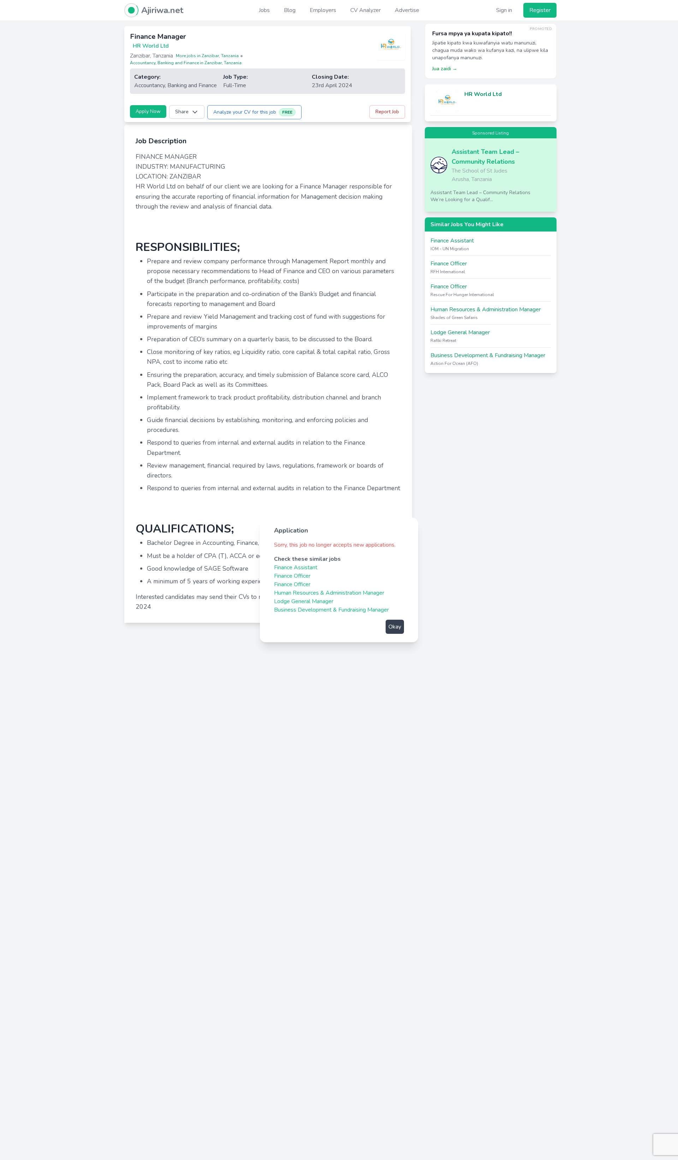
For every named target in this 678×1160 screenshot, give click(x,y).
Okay (394, 627)
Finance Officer (292, 576)
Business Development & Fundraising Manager (331, 610)
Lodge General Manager (303, 601)
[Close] (405, 530)
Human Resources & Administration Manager (329, 593)
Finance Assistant (295, 567)
